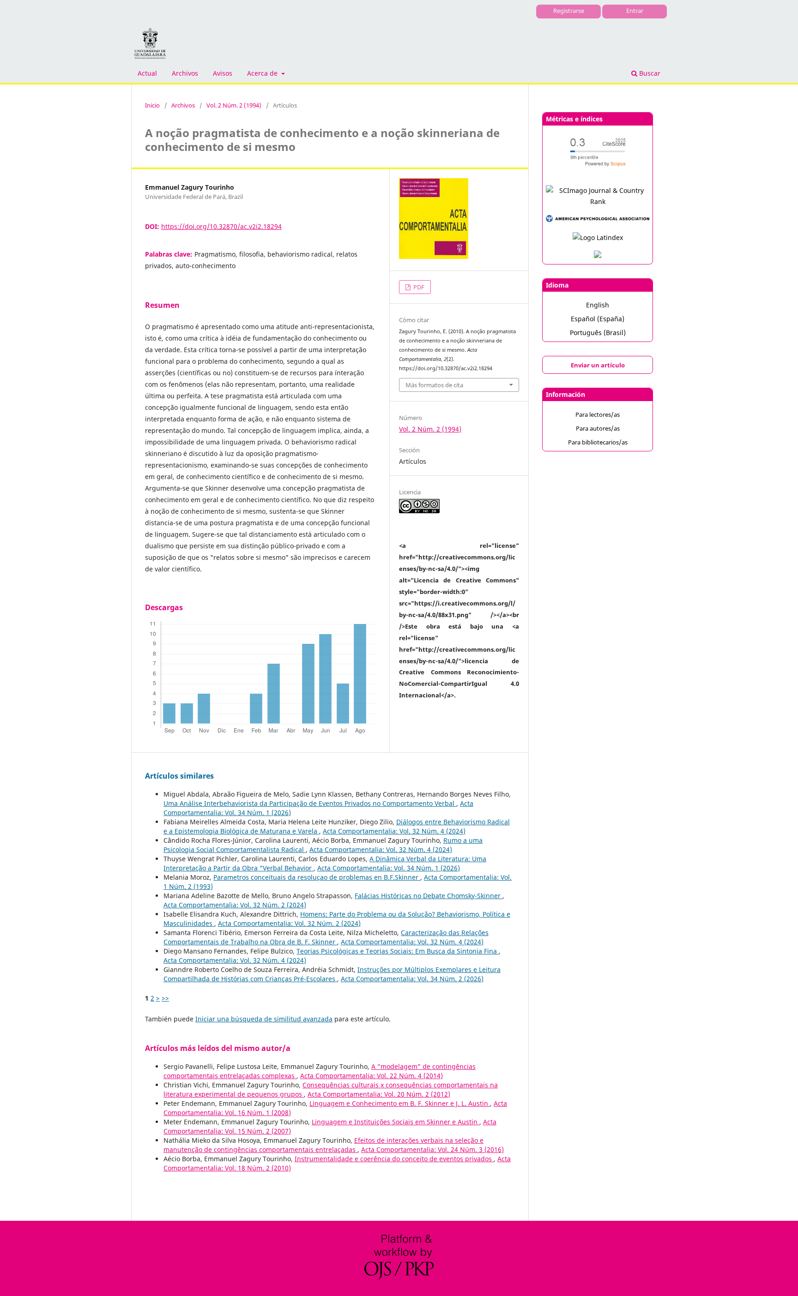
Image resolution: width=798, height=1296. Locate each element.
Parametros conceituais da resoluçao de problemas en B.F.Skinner (316, 877)
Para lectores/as (597, 414)
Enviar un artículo (598, 365)
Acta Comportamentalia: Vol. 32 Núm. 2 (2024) (234, 904)
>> (165, 998)
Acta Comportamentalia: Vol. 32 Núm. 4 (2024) (394, 831)
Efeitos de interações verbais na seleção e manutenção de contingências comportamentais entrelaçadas (323, 1145)
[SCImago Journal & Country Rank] (597, 201)
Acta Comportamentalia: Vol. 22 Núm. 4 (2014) (371, 1075)
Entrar (634, 10)
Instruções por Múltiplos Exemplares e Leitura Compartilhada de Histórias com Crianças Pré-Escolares (332, 974)
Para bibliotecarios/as (598, 442)
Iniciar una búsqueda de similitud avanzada (263, 1018)
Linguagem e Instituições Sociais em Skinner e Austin (395, 1121)
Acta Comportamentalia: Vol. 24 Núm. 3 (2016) (432, 1149)
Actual (147, 73)
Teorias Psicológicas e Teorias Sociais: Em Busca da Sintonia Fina (397, 951)
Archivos (185, 73)
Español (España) (597, 318)
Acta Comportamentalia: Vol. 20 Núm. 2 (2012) (379, 1094)
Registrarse (568, 10)
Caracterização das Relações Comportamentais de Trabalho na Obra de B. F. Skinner (326, 937)
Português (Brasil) (598, 332)
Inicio (152, 105)
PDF (418, 287)
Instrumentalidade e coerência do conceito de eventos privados (394, 1158)
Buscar (648, 73)
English (597, 304)
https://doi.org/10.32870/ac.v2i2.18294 (221, 226)
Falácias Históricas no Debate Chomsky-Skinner (428, 895)
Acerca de (263, 73)
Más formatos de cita (434, 385)
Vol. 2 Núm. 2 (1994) (233, 105)
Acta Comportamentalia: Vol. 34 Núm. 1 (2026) (388, 868)
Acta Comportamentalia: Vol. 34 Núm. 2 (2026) (412, 978)
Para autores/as (598, 428)
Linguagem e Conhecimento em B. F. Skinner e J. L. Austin (399, 1103)
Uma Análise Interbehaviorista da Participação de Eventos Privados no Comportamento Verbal (309, 803)
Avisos (222, 73)
